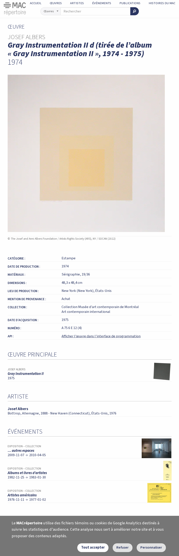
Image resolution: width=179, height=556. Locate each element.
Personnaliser (151, 547)
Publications (129, 3)
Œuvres (56, 3)
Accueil (35, 3)
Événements (101, 3)
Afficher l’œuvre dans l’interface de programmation (101, 336)
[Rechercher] (134, 11)
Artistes (77, 3)
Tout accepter (93, 547)
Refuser (122, 547)
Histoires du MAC (162, 3)
